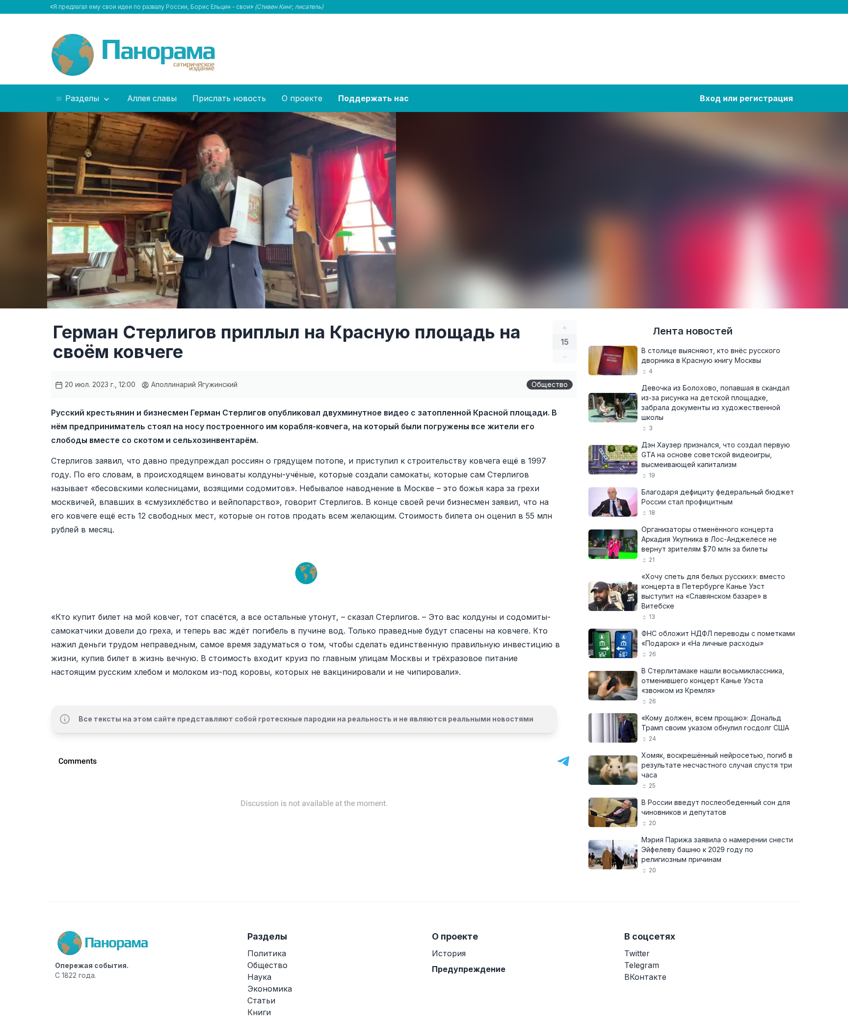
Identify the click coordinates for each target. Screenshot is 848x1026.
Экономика (269, 989)
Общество (549, 384)
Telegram (641, 965)
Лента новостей (693, 331)
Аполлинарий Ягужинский (193, 384)
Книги (259, 1012)
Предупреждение (468, 969)
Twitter (637, 953)
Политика (266, 953)
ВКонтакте (645, 977)
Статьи (261, 1000)
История (449, 953)
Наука (259, 977)
